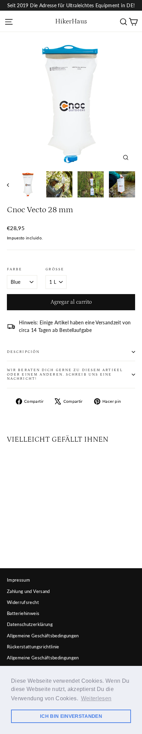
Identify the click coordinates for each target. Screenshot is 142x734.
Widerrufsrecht (23, 602)
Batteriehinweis (23, 613)
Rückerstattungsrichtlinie (33, 646)
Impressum (18, 580)
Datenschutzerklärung (30, 624)
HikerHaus (71, 21)
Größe (54, 269)
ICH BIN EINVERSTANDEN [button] (71, 716)
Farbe (14, 269)
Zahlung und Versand (28, 591)
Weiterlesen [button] (96, 698)
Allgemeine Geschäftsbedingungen (43, 635)
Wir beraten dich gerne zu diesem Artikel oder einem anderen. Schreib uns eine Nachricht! (65, 374)
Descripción (23, 352)
